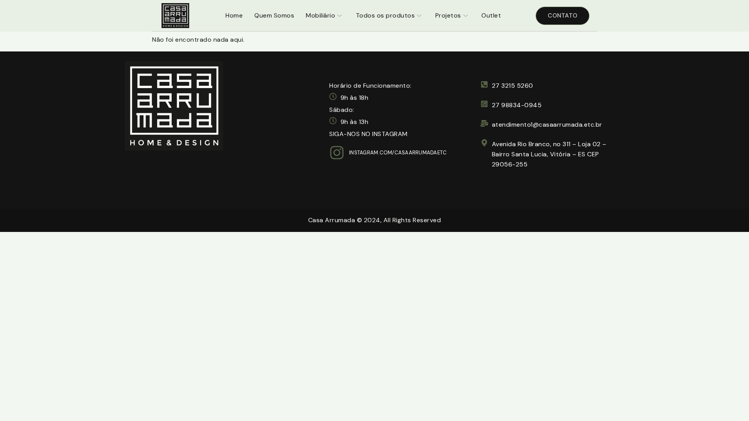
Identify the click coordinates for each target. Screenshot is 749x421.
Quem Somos (274, 15)
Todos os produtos (385, 15)
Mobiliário (320, 15)
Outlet (491, 15)
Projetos (448, 15)
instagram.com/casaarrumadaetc (398, 152)
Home (234, 15)
